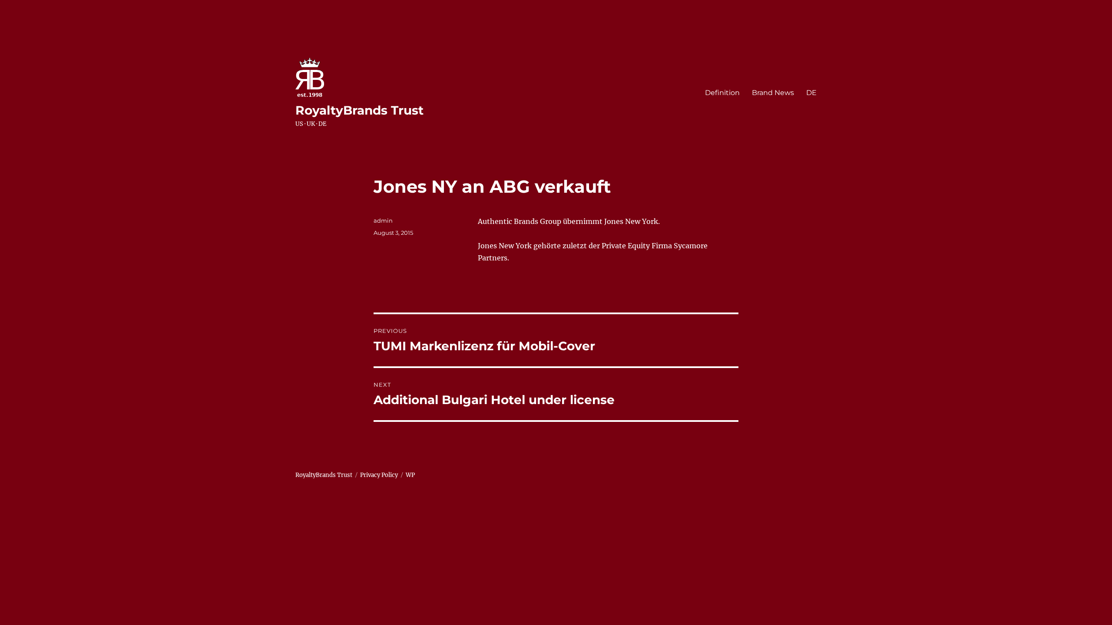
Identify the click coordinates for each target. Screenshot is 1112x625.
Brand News (773, 93)
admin (383, 220)
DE (811, 93)
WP (410, 475)
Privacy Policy (379, 475)
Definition (722, 93)
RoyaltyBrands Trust (359, 110)
